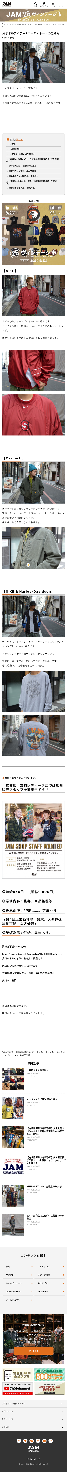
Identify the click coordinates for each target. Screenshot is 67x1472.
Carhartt (8, 1052)
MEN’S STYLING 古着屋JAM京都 (44, 1186)
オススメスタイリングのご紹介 (42, 1099)
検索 (35, 6)
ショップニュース (14, 1283)
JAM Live (43, 1291)
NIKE (41, 1052)
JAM (16, 1055)
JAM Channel (13, 1291)
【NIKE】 (13, 144)
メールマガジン (13, 1300)
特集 (8, 1266)
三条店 (61, 1052)
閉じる (19, 139)
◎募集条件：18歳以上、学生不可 (23, 176)
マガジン (10, 1275)
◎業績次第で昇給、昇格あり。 (22, 188)
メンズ (50, 1052)
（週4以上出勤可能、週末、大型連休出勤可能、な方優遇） (31, 182)
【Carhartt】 (14, 149)
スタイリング (44, 1266)
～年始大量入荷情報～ (37, 1070)
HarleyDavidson (25, 1052)
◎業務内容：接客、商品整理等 (22, 171)
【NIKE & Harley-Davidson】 (22, 154)
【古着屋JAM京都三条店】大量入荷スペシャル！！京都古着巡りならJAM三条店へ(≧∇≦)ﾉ (45, 1131)
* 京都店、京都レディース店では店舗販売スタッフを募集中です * (32, 160)
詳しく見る (33, 1351)
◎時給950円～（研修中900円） (23, 166)
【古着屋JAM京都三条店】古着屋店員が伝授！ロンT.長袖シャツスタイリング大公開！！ (46, 1160)
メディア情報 (44, 1275)
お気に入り (44, 6)
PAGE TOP (31, 1459)
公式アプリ (43, 1283)
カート (53, 6)
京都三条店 (24, 1055)
